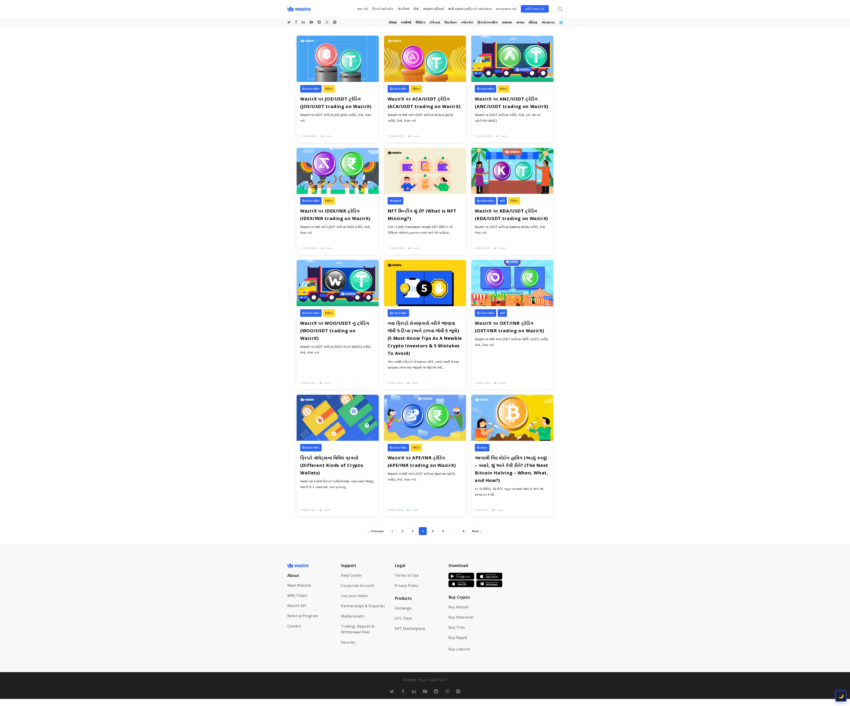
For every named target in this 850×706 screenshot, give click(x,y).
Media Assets (352, 616)
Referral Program (302, 615)
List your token (354, 595)
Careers (294, 626)
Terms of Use (407, 575)
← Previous (376, 531)
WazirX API (296, 605)
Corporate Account (357, 585)
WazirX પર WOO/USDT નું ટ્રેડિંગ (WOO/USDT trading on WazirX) (334, 330)
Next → (477, 531)
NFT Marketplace (410, 628)
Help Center (351, 575)
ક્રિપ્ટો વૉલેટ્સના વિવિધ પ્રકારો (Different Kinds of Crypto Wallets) (331, 465)
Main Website (299, 585)
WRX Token (297, 595)
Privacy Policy (406, 585)
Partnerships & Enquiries (363, 605)
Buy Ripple (457, 637)
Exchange (403, 608)
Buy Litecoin (459, 649)
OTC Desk (403, 618)
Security (348, 642)
